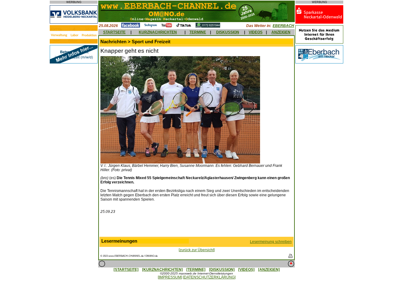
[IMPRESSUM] (170, 277)
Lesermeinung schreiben (271, 242)
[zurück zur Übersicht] (197, 250)
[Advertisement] (196, 226)
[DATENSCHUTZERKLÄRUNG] (209, 277)
